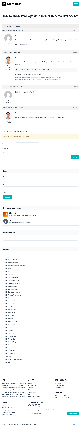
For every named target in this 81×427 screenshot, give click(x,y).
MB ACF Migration (11, 260)
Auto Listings (59, 387)
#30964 (76, 107)
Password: (5, 148)
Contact (30, 394)
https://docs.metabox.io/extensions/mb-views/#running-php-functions (38, 77)
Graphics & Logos (34, 396)
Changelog (32, 392)
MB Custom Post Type (12, 283)
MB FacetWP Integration (13, 295)
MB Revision (9, 318)
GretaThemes (59, 385)
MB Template (9, 330)
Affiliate (30, 387)
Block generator (7, 414)
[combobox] (40, 238)
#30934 (76, 52)
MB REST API (9, 315)
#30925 (76, 30)
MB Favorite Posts (11, 298)
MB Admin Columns (11, 262)
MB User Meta (10, 351)
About (30, 383)
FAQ (29, 390)
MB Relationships (10, 312)
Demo (3, 405)
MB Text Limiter (10, 339)
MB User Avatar (10, 348)
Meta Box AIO (9, 362)
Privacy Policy (21, 424)
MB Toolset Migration (12, 342)
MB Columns (9, 274)
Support (4, 22)
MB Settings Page (11, 321)
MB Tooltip (8, 345)
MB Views (10, 22)
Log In (75, 157)
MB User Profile (10, 354)
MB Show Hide (10, 324)
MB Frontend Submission (13, 301)
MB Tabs (8, 327)
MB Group (8, 307)
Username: (5, 144)
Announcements (10, 254)
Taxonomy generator (8, 412)
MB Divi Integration (11, 289)
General (8, 257)
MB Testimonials (10, 336)
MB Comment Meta (11, 277)
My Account (32, 385)
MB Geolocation (10, 304)
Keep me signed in (9, 153)
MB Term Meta (10, 333)
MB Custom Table (11, 286)
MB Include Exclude (11, 310)
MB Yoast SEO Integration (13, 359)
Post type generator (8, 410)
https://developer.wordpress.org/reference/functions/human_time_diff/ (38, 79)
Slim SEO (58, 383)
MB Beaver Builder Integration (15, 265)
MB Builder (8, 271)
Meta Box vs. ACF (60, 395)
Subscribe (73, 413)
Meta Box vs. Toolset (62, 397)
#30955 (76, 87)
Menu (76, 4)
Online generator (7, 407)
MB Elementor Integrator (13, 292)
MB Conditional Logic (12, 280)
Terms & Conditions (32, 424)
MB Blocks (8, 268)
